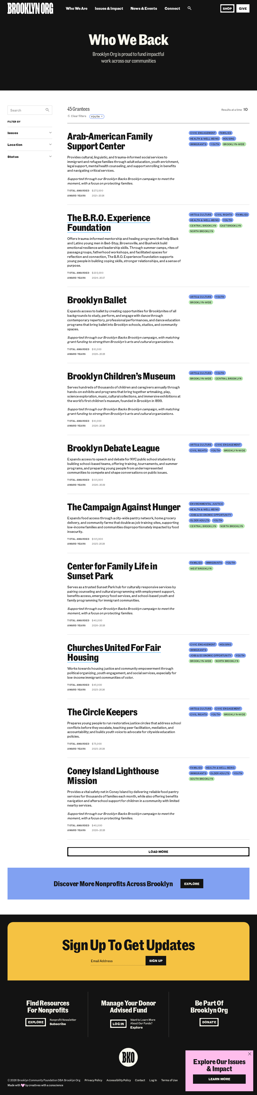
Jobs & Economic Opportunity (210, 514)
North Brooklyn (201, 231)
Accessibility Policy (118, 1080)
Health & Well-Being (204, 138)
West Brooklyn (201, 568)
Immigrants (198, 144)
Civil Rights (223, 214)
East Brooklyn (230, 225)
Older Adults (199, 520)
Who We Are (76, 8)
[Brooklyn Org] (30, 8)
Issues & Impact (109, 8)
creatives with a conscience (46, 1085)
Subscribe (58, 1024)
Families (225, 132)
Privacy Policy (93, 1080)
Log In (118, 1024)
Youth (214, 144)
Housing (229, 138)
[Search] (189, 8)
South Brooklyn (201, 778)
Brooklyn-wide (234, 144)
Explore (35, 1022)
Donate (209, 1022)
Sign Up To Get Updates (128, 944)
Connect (172, 8)
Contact (140, 1080)
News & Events (144, 8)
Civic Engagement (202, 132)
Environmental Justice (206, 503)
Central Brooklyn (203, 225)
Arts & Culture (200, 214)
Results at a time (231, 110)
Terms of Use (169, 1080)
